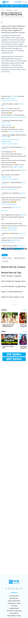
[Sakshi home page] (14, 582)
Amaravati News (14, 598)
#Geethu (6, 108)
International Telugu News (14, 611)
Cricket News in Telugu (14, 603)
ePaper (16, 2)
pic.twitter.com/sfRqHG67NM (9, 189)
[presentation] (3, 318)
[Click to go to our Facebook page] (6, 588)
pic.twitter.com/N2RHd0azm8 (9, 144)
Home (2, 10)
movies (16, 10)
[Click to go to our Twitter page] (11, 588)
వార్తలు (6, 6)
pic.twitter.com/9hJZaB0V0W (16, 131)
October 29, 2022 (5, 122)
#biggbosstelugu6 (6, 125)
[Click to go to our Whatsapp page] (9, 588)
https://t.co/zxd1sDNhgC (8, 242)
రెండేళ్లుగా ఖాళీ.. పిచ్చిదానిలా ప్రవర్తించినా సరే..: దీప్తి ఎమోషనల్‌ (13, 297)
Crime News (14, 606)
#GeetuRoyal (14, 96)
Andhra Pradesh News (14, 601)
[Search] (19, 2)
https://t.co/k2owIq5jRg (19, 117)
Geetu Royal (5, 261)
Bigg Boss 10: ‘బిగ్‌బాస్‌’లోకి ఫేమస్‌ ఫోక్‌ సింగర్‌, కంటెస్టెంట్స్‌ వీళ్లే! (13, 292)
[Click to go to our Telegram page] (19, 588)
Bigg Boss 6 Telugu (7, 258)
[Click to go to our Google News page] (22, 588)
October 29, (4, 136)
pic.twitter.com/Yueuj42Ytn (8, 204)
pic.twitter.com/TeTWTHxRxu (9, 101)
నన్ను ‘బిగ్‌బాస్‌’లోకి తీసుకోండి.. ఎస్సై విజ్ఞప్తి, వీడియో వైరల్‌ (14, 286)
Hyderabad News (14, 608)
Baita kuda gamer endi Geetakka (10, 139)
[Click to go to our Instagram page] (14, 588)
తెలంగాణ (17, 6)
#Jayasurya (4, 210)
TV (24, 2)
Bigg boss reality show (19, 258)
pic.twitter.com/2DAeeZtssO (9, 230)
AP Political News (14, 596)
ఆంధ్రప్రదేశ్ (12, 6)
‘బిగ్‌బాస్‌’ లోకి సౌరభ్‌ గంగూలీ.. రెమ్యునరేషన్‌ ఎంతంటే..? (14, 281)
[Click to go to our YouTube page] (17, 588)
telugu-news (9, 10)
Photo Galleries (14, 613)
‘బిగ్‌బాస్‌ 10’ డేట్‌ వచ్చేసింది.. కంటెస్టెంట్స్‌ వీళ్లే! (13, 276)
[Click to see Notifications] (26, 2)
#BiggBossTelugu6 (10, 98)
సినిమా (22, 6)
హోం (3, 6)
